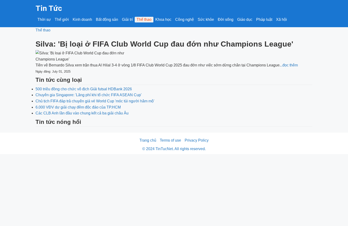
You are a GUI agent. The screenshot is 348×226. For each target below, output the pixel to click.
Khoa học (163, 19)
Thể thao (144, 19)
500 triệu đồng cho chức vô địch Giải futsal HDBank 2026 (84, 89)
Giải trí (127, 19)
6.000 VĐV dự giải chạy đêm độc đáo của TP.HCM (78, 107)
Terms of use (170, 140)
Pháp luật (264, 19)
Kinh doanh (82, 19)
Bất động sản (107, 19)
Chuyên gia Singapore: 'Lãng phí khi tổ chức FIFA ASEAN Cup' (89, 95)
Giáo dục (244, 19)
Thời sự (44, 19)
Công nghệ (184, 19)
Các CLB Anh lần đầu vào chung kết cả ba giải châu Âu (82, 113)
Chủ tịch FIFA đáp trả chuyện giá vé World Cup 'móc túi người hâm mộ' (95, 101)
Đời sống (225, 19)
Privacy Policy (197, 140)
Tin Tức (49, 8)
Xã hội (281, 19)
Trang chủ (147, 140)
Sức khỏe (206, 19)
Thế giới (62, 19)
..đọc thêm (289, 65)
